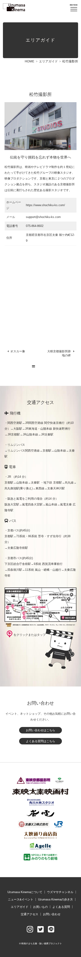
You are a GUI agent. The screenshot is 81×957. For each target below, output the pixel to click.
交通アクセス (29, 914)
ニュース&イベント (20, 899)
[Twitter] (40, 929)
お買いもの (40, 906)
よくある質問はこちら (40, 741)
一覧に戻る (43, 366)
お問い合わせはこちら (40, 730)
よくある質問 (61, 906)
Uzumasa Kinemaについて (24, 892)
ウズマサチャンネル (60, 892)
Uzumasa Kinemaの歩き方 (55, 899)
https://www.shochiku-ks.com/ (45, 205)
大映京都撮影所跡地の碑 (59, 353)
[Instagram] (30, 929)
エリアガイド (48, 61)
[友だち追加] (51, 929)
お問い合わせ (52, 914)
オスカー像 (17, 351)
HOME (29, 61)
